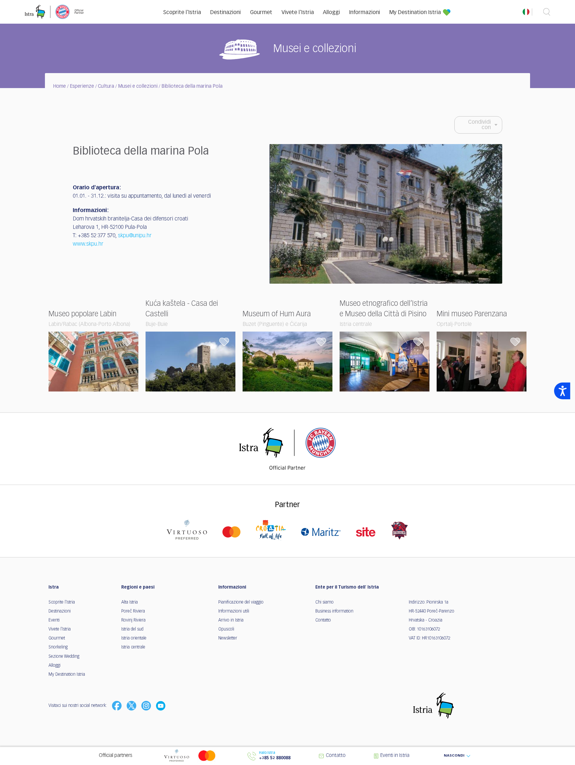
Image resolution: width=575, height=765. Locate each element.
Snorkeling (58, 647)
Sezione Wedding (64, 656)
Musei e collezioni (138, 86)
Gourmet (261, 12)
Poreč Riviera (133, 611)
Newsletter (227, 638)
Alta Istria (129, 602)
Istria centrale (133, 647)
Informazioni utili (233, 611)
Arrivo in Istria (230, 620)
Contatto (323, 620)
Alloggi (331, 12)
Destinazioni (225, 12)
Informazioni (364, 12)
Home (59, 86)
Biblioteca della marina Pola (192, 86)
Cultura (106, 86)
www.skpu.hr (88, 244)
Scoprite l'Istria (182, 12)
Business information (334, 611)
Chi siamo (324, 602)
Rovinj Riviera (133, 620)
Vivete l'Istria (298, 12)
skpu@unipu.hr (135, 235)
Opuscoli (226, 629)
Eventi (54, 620)
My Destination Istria (415, 12)
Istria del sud (132, 629)
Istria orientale (133, 638)
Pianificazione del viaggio (241, 602)
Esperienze (82, 86)
